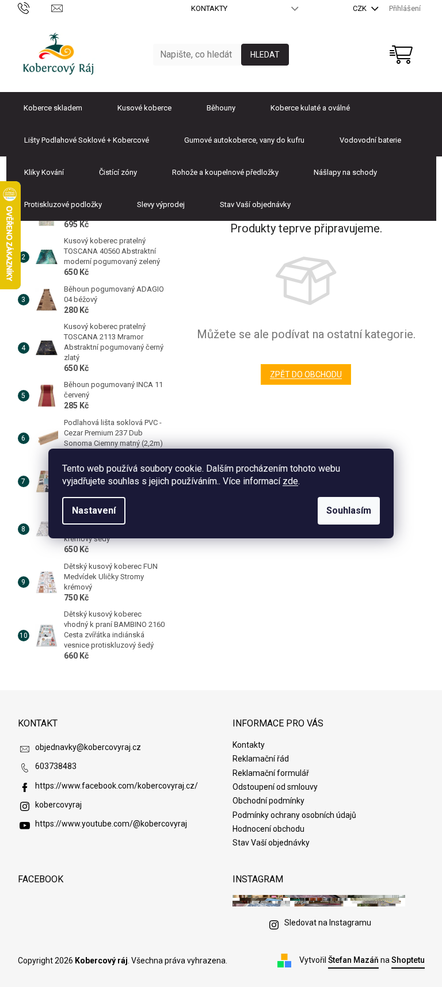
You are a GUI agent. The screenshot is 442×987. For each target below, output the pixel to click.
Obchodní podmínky (268, 800)
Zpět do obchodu (306, 374)
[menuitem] (53, 108)
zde (290, 481)
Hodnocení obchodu (268, 828)
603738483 (56, 766)
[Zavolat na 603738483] (35, 7)
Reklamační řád (261, 758)
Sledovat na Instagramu (327, 922)
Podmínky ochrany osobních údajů (294, 815)
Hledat (265, 54)
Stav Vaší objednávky (271, 842)
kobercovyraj (58, 804)
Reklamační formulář (271, 773)
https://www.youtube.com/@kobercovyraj (111, 823)
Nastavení (94, 510)
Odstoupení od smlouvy (275, 786)
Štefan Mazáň (353, 960)
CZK (360, 8)
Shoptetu (408, 960)
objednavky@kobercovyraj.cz (88, 747)
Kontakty (209, 8)
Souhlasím (348, 510)
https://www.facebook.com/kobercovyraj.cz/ (116, 785)
